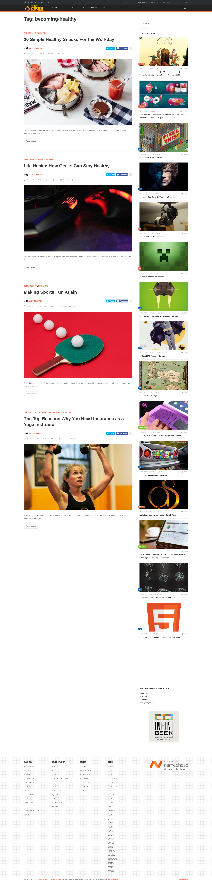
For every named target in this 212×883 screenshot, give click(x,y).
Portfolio (142, 2)
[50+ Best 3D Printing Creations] (163, 216)
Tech (82, 8)
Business (93, 8)
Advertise (166, 2)
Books (111, 771)
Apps (54, 771)
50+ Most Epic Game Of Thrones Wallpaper (157, 197)
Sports (111, 863)
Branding (28, 775)
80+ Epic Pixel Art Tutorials (150, 157)
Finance (27, 791)
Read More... (31, 141)
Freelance (52, 412)
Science (111, 855)
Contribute (154, 2)
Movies (111, 843)
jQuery (55, 795)
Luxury (111, 835)
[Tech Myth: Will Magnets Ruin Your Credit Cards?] (163, 415)
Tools (110, 867)
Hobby (110, 827)
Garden (111, 811)
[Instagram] (46, 2)
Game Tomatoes (145, 694)
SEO (25, 807)
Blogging (28, 771)
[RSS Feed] (39, 2)
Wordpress (57, 807)
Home (110, 831)
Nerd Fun (112, 851)
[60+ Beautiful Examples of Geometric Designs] (163, 296)
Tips (103, 8)
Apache (55, 767)
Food (110, 799)
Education (112, 779)
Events (27, 787)
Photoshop (85, 787)
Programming (58, 803)
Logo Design (85, 783)
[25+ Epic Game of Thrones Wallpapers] (163, 577)
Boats (110, 767)
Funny (110, 803)
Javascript (57, 791)
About (122, 2)
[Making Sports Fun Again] (78, 345)
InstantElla (143, 700)
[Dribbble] (49, 2)
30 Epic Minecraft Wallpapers (151, 277)
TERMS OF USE (113, 880)
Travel (111, 871)
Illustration (85, 771)
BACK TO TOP (183, 880)
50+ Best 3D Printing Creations (152, 237)
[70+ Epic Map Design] (163, 375)
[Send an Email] (36, 2)
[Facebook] (26, 2)
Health (111, 823)
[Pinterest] (42, 2)
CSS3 (54, 783)
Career (27, 33)
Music (110, 847)
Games (111, 807)
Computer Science (60, 779)
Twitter (112, 48)
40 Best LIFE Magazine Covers (152, 356)
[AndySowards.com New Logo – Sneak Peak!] (163, 494)
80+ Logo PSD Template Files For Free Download (159, 637)
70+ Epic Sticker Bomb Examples (153, 475)
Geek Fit (33, 159)
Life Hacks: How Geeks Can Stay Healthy (67, 165)
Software (112, 859)
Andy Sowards (35, 48)
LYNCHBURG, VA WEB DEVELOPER (50, 880)
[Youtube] (32, 2)
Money (111, 839)
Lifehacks (37, 33)
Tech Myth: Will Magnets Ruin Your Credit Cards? (160, 436)
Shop (175, 2)
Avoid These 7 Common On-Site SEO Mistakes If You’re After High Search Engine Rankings (162, 556)
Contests (84, 767)
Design (54, 8)
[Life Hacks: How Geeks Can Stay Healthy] (78, 218)
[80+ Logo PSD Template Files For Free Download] (163, 617)
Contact (183, 2)
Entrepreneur (39, 412)
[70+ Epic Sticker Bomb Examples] (163, 455)
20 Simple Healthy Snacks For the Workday (69, 39)
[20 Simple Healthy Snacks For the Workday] (78, 92)
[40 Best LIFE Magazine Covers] (163, 335)
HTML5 (54, 787)
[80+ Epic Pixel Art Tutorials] (163, 137)
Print (82, 791)
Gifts (110, 819)
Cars (110, 775)
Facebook (124, 48)
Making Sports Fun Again (50, 292)
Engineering (113, 787)
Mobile (55, 799)
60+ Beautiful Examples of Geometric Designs (158, 316)
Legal (26, 799)
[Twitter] (29, 2)
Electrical (113, 783)
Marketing (28, 803)
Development (68, 8)
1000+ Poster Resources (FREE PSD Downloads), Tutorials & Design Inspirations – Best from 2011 (159, 73)
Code (54, 775)
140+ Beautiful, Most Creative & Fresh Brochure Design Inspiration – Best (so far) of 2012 (162, 116)
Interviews (85, 779)
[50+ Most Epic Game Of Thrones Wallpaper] (163, 177)
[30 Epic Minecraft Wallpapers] (163, 256)
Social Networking (32, 811)
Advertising (29, 767)
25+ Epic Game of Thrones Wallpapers (155, 597)
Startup (27, 815)
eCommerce (29, 779)
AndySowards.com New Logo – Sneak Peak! (157, 515)
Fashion (111, 795)
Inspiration (85, 775)
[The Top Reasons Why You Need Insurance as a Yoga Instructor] (78, 477)
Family (110, 791)
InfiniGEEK (143, 697)
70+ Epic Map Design (148, 396)
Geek (26, 159)
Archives (131, 2)
